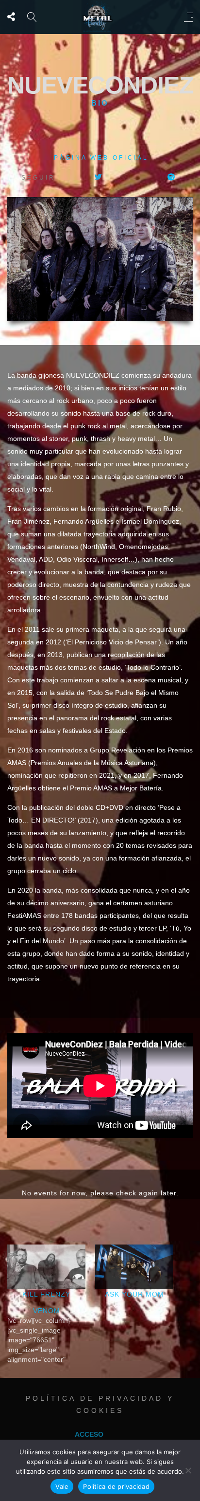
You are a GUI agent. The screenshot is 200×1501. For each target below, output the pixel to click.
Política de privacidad (116, 1486)
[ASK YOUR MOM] (134, 1267)
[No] (188, 1470)
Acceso (89, 1434)
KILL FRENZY (46, 1294)
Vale (61, 1486)
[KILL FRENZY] (46, 1267)
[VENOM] (51, 1335)
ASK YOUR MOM (134, 1294)
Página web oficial (101, 157)
